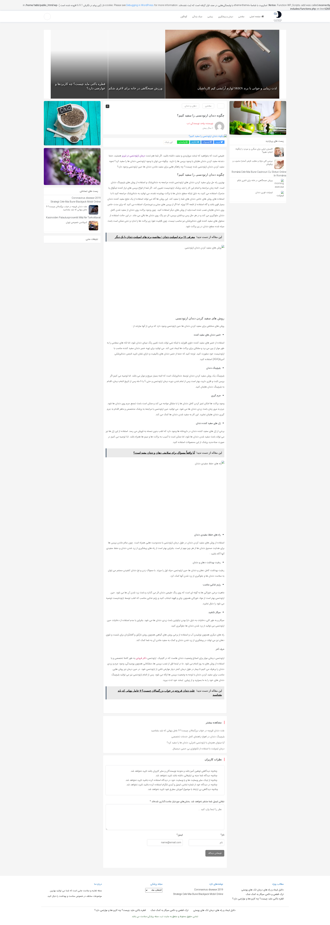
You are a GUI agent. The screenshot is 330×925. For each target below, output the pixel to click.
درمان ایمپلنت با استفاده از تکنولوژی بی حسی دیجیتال (198, 749)
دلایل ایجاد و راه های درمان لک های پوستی (262, 890)
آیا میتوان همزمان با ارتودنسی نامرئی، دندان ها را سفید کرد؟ (195, 743)
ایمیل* (180, 835)
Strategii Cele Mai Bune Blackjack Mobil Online (198, 894)
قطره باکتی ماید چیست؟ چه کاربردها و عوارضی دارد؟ (258, 899)
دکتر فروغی (141, 658)
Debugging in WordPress (139, 5)
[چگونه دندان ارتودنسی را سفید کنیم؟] (208, 136)
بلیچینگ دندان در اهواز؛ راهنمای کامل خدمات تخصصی (197, 736)
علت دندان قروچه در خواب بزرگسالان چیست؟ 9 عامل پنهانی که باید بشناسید (187, 730)
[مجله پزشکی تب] (277, 16)
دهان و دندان (190, 106)
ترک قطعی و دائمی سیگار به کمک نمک (265, 894)
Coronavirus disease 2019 (208, 890)
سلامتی (208, 106)
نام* (222, 835)
